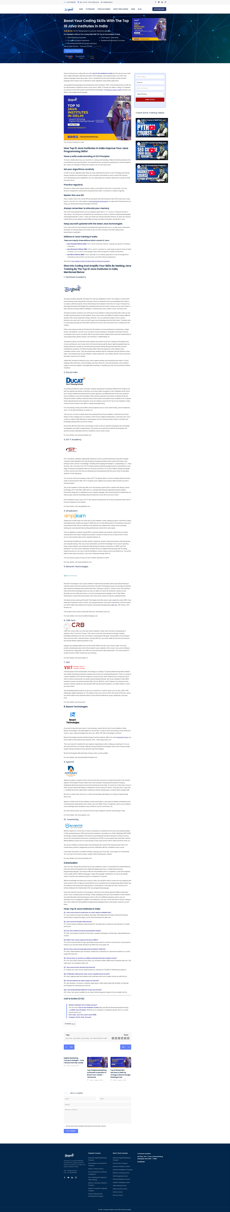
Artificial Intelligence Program (123, 1169)
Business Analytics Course (121, 1166)
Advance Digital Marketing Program (121, 1159)
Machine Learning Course (121, 1173)
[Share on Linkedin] (122, 1038)
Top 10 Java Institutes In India (98, 1038)
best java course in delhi (114, 90)
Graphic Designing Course (121, 1182)
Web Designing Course (120, 1176)
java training (85, 1038)
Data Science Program (120, 1163)
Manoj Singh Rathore (71, 46)
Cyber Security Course (120, 1189)
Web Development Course (121, 1179)
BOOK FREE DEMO (159, 9)
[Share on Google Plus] (119, 1038)
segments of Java (122, 737)
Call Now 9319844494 (73, 51)
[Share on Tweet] (116, 1038)
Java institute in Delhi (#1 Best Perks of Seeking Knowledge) (90, 261)
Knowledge (98, 46)
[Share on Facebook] (112, 1038)
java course (69, 1038)
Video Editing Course (119, 1185)
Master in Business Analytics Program (97, 1184)
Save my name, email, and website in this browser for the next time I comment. (86, 1126)
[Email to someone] (128, 1038)
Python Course (117, 1192)
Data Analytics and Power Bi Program (97, 1164)
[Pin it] (125, 1038)
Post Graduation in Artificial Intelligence (97, 1173)
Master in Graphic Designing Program (97, 1189)
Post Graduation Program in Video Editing (97, 1178)
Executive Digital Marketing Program (97, 1159)
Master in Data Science (95, 1169)
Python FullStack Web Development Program (95, 1195)
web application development (98, 201)
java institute (77, 1038)
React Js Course (118, 1195)
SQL (112, 605)
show (73, 1024)
